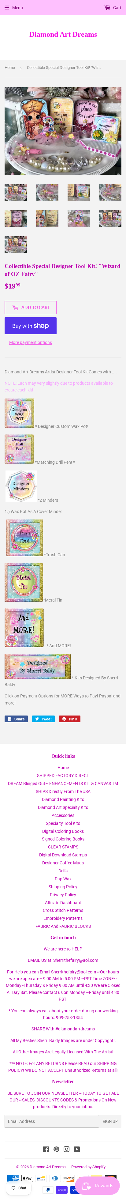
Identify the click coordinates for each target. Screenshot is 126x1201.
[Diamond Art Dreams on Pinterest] (56, 1150)
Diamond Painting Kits (63, 799)
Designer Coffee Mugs (63, 862)
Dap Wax (63, 878)
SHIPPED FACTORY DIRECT (63, 775)
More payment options (30, 342)
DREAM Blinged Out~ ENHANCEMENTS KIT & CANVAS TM (63, 783)
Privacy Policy (63, 894)
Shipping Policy (63, 886)
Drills (63, 870)
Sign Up (110, 1121)
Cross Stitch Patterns (63, 910)
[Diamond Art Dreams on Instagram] (67, 1150)
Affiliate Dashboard (63, 902)
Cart (116, 7)
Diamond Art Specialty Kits (63, 807)
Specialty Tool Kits (63, 823)
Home (10, 67)
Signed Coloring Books (63, 839)
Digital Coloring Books (63, 831)
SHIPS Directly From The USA (63, 791)
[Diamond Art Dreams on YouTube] (77, 1150)
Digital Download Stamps (63, 854)
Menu (17, 7)
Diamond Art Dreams (63, 34)
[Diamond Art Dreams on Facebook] (46, 1150)
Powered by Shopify (88, 1167)
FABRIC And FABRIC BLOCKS (63, 926)
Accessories (63, 815)
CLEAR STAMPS (63, 846)
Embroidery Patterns (63, 918)
